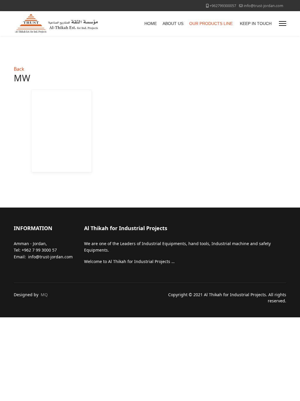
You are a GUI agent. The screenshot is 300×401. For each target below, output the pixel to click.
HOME (150, 23)
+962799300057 (222, 5)
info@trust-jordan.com (263, 5)
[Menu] (282, 23)
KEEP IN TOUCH (256, 23)
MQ (44, 294)
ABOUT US (173, 23)
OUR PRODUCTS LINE (211, 23)
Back (19, 69)
